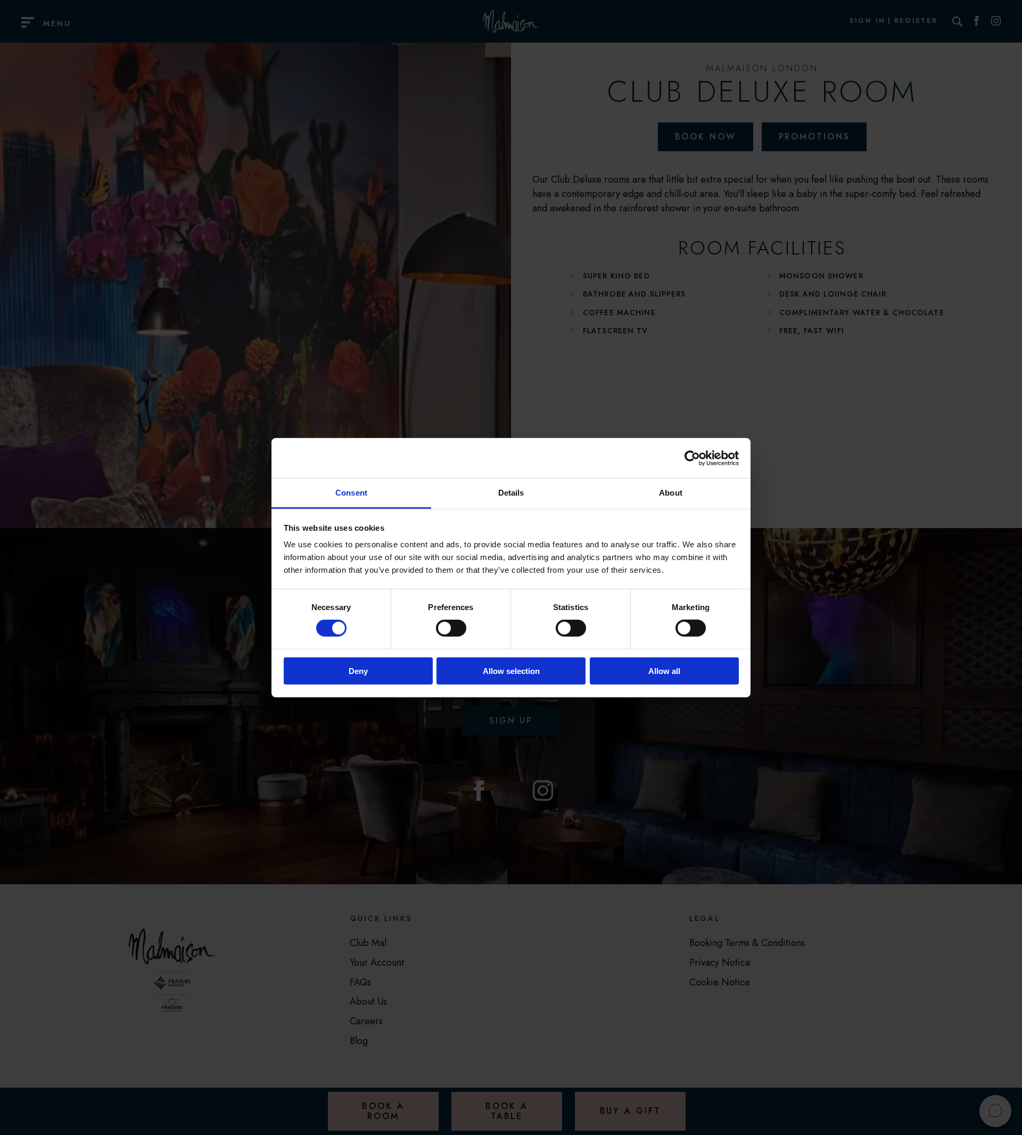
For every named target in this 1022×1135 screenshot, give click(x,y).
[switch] (451, 628)
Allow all (664, 671)
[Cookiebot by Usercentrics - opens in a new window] (692, 458)
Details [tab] (511, 492)
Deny (358, 671)
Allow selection (511, 671)
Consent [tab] (351, 492)
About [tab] (670, 492)
